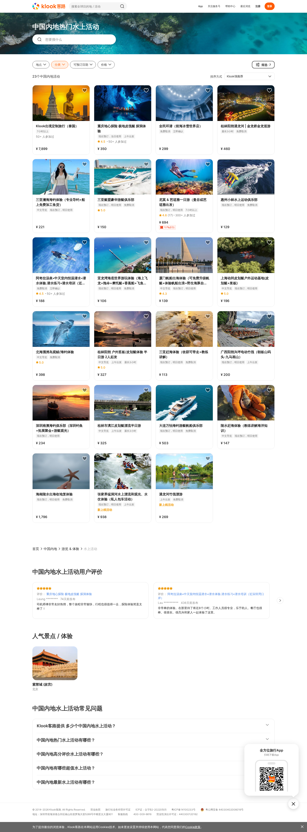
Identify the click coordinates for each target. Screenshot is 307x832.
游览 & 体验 (70, 549)
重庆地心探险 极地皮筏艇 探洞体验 (69, 594)
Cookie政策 (192, 827)
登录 (269, 6)
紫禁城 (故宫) (42, 684)
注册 (257, 6)
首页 (35, 549)
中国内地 (50, 549)
